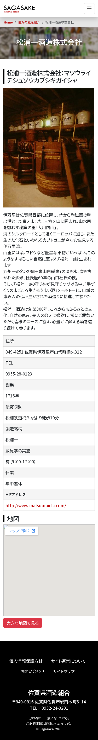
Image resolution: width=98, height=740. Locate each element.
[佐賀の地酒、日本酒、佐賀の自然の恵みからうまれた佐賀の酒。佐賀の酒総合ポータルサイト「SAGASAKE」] (19, 8)
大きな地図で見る (23, 623)
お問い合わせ (32, 671)
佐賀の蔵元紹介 (29, 22)
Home (8, 22)
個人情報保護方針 (26, 661)
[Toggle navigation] (89, 8)
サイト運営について (68, 661)
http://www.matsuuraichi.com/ (35, 505)
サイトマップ (64, 671)
